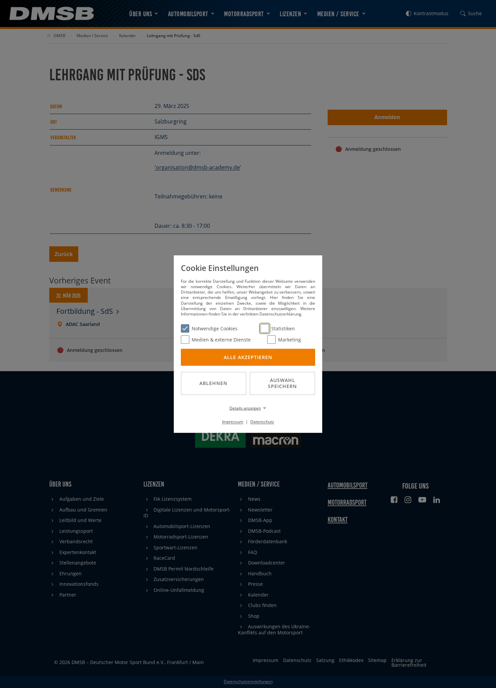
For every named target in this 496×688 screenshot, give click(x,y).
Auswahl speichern (282, 383)
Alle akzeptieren (248, 357)
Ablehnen (213, 383)
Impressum (232, 421)
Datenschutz (262, 421)
